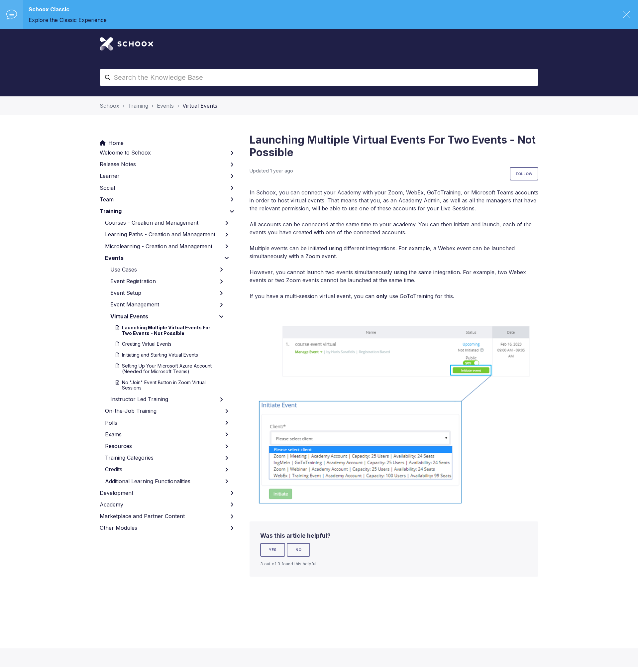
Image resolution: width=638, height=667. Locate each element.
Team (107, 199)
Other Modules (118, 527)
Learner (110, 175)
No (298, 549)
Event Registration (133, 281)
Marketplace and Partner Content (142, 516)
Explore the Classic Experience (68, 20)
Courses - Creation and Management (151, 222)
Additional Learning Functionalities (147, 481)
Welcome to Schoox (125, 152)
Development (116, 493)
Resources (118, 446)
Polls (111, 422)
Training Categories (129, 457)
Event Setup (125, 292)
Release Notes (118, 164)
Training (138, 105)
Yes (272, 549)
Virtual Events (199, 105)
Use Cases (123, 269)
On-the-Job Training (131, 410)
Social (107, 187)
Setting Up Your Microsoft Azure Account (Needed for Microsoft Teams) (167, 368)
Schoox (109, 105)
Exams (113, 434)
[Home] (126, 44)
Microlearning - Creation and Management (158, 246)
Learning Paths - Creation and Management (160, 234)
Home (116, 143)
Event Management (134, 304)
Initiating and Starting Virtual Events (160, 355)
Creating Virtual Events (146, 344)
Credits (113, 469)
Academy (111, 504)
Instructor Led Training (139, 399)
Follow (524, 173)
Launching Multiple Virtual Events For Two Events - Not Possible (166, 330)
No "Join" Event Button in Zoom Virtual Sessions (164, 385)
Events (165, 105)
